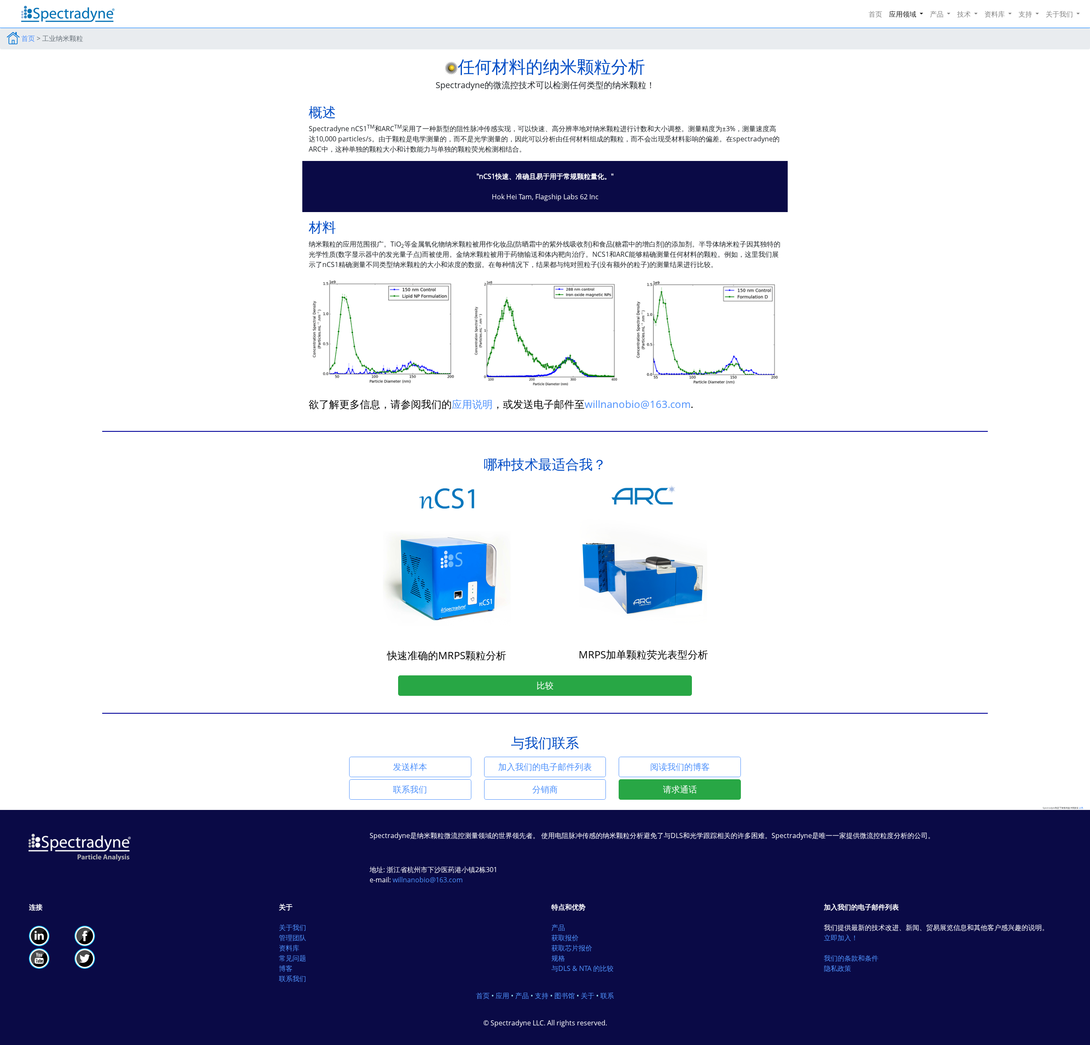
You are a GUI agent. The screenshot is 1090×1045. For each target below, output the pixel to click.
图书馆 (564, 995)
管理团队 (292, 937)
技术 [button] (964, 14)
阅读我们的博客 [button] (680, 766)
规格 (558, 958)
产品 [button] (937, 14)
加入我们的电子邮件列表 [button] (545, 766)
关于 (587, 995)
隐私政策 (837, 968)
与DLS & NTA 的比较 (582, 968)
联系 (607, 995)
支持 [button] (1026, 14)
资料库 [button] (995, 14)
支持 (541, 995)
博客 (286, 968)
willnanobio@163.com (638, 404)
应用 (502, 995)
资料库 (289, 948)
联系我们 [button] (410, 789)
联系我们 (292, 978)
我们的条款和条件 (851, 958)
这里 (1081, 808)
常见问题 (292, 958)
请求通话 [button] (680, 789)
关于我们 (292, 927)
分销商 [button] (545, 789)
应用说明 (472, 404)
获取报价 (565, 937)
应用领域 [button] (903, 14)
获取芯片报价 (571, 948)
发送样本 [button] (410, 766)
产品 (558, 927)
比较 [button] (545, 685)
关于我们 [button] (1060, 14)
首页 (877, 14)
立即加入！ (841, 937)
